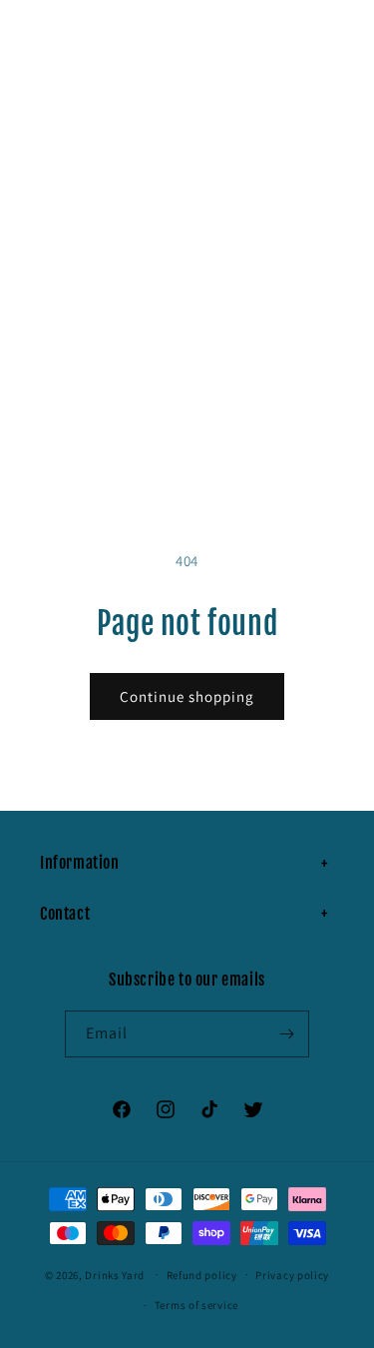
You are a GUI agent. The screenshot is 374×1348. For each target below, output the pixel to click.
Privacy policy (292, 1275)
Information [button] (80, 863)
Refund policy (202, 1275)
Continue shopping (187, 696)
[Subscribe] (286, 1034)
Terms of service (196, 1305)
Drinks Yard (115, 1274)
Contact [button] (65, 914)
